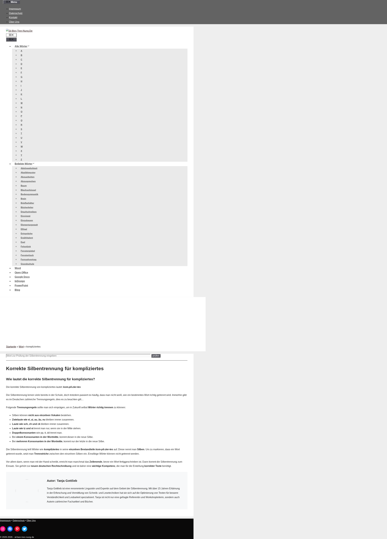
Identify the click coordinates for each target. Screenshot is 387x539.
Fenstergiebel (28, 251)
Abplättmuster (28, 172)
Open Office (21, 272)
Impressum (15, 9)
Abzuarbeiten (27, 177)
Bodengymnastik (29, 194)
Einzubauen (27, 220)
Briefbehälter (27, 203)
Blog (17, 290)
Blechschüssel (28, 190)
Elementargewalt (29, 225)
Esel (23, 242)
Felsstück (26, 246)
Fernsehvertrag (28, 259)
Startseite (11, 346)
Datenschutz (16, 13)
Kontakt (13, 17)
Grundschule (27, 264)
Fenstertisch (27, 255)
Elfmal (24, 229)
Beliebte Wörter (23, 164)
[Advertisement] (103, 322)
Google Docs (22, 277)
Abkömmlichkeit (29, 168)
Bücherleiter (27, 207)
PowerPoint (21, 285)
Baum (24, 185)
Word (18, 268)
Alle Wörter (21, 46)
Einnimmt (25, 216)
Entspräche (27, 233)
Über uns (14, 22)
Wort (21, 346)
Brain (23, 198)
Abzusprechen (28, 181)
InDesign (20, 281)
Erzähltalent (27, 238)
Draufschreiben (29, 212)
